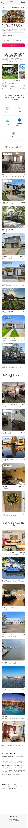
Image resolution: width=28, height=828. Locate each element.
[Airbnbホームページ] (3, 7)
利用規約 (17, 820)
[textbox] (7, 41)
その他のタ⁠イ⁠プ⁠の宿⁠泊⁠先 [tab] (7, 756)
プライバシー (11, 820)
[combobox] (13, 35)
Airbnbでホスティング (18, 8)
